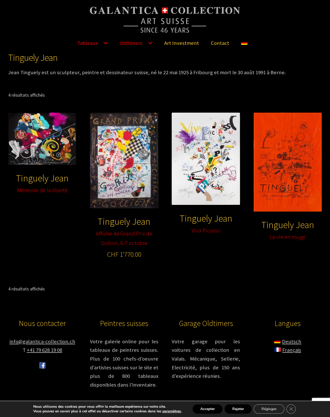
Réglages (269, 408)
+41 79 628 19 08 (44, 350)
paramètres (171, 411)
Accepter (207, 408)
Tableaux (87, 43)
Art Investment (181, 43)
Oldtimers (131, 43)
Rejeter (238, 408)
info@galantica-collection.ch (42, 341)
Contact (220, 43)
